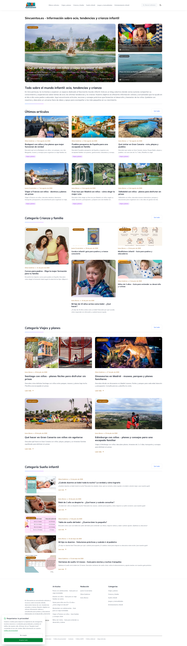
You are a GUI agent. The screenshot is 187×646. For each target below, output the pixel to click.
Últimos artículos (54, 5)
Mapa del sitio (101, 639)
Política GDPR (80, 639)
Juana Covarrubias (31, 188)
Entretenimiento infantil (122, 5)
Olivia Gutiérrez (30, 141)
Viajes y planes (66, 5)
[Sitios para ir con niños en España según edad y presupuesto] (140, 38)
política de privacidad (11, 630)
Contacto (70, 639)
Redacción (84, 586)
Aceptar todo (23, 640)
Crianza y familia (78, 5)
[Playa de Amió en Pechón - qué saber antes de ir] (140, 68)
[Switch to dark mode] (160, 5)
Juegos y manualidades (104, 5)
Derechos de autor (46, 639)
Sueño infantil (90, 5)
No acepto (23, 635)
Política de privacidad (60, 639)
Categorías (113, 586)
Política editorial (90, 639)
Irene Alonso (122, 141)
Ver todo (157, 111)
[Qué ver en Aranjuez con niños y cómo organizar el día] (70, 53)
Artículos (56, 586)
